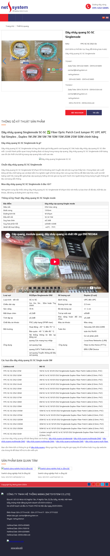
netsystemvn (73, 74)
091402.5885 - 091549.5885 (81, 79)
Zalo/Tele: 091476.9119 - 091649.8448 (84, 89)
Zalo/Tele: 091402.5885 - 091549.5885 (84, 65)
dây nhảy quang (38, 447)
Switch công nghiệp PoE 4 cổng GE (52, 473)
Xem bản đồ (17, 548)
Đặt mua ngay (77, 112)
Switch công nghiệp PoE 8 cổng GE (15, 473)
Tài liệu (95, 112)
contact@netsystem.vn (77, 70)
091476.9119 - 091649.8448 (81, 102)
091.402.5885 (100, 8)
